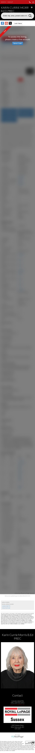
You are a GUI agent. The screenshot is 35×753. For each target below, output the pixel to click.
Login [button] (18, 23)
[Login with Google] (6, 24)
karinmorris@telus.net (18, 704)
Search (30, 15)
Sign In (3, 2)
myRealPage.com (17, 737)
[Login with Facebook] (2, 24)
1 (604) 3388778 (6, 606)
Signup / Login (17, 43)
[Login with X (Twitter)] (10, 24)
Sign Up (10, 2)
